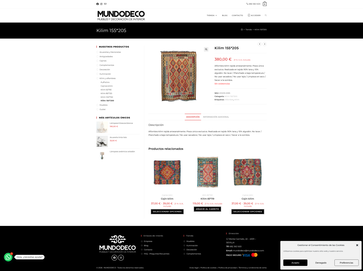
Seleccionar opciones (167, 211)
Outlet (102, 109)
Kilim (236, 99)
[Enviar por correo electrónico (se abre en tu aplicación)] (105, 4)
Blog (146, 245)
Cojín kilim (167, 198)
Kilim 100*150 (107, 97)
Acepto (295, 262)
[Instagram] (101, 4)
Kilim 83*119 (207, 198)
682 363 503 (254, 4)
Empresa (148, 241)
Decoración (105, 69)
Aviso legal (194, 268)
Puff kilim (105, 82)
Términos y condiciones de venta (253, 268)
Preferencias (346, 262)
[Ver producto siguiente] (265, 44)
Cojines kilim (167, 195)
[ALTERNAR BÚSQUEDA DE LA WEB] (266, 15)
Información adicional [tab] (216, 117)
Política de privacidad (227, 268)
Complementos (107, 65)
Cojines (103, 61)
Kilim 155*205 (261, 29)
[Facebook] (98, 4)
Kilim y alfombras (108, 78)
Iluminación (105, 74)
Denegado (321, 262)
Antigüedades (106, 56)
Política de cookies (208, 268)
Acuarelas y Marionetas (110, 52)
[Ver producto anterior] (260, 44)
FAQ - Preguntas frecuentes (156, 254)
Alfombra (229, 99)
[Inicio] (242, 29)
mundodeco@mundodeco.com (248, 250)
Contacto (148, 249)
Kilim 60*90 (106, 89)
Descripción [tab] (193, 117)
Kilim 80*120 (207, 195)
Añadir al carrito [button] (207, 209)
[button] (357, 245)
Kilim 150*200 (231, 96)
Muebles (103, 105)
